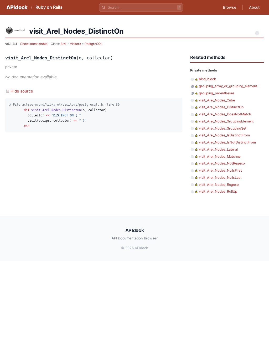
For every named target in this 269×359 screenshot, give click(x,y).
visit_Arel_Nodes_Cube (217, 100)
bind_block (207, 79)
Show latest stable (34, 44)
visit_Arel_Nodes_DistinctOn (221, 107)
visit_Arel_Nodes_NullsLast (220, 178)
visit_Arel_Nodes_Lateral (218, 149)
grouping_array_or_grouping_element (228, 86)
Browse (229, 7)
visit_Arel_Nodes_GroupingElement (226, 121)
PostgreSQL (93, 44)
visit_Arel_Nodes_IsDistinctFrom (224, 135)
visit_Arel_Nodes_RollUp (218, 191)
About (254, 7)
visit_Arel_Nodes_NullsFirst (220, 170)
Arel (63, 44)
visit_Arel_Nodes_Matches (220, 156)
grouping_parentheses (217, 93)
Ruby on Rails (49, 7)
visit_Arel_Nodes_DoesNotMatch (225, 114)
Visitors (75, 44)
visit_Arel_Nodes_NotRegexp (222, 163)
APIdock (17, 7)
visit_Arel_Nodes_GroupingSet (222, 128)
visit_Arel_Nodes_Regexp (219, 185)
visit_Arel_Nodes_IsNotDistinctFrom (227, 142)
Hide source (22, 91)
